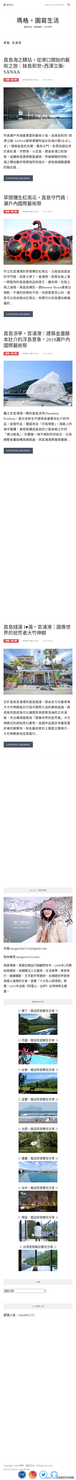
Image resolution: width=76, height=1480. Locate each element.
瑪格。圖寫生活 (38, 20)
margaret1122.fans (28, 957)
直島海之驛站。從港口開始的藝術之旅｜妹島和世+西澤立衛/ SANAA (37, 66)
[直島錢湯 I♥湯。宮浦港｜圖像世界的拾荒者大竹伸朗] (38, 671)
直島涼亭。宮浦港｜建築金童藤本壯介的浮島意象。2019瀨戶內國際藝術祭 (37, 339)
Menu (10, 4)
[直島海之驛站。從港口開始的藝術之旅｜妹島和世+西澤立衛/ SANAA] (38, 107)
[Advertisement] (38, 506)
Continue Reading (18, 178)
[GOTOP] (54, 1474)
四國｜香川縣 (11, 80)
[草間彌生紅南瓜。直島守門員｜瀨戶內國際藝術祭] (38, 241)
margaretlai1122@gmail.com (28, 948)
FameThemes (24, 1469)
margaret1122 (31, 80)
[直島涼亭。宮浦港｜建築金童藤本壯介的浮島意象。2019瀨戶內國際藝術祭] (38, 383)
